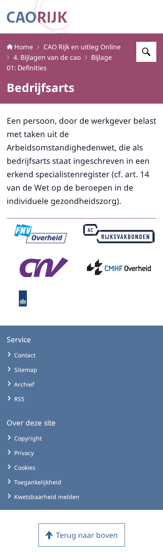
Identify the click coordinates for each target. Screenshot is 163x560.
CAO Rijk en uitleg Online (82, 46)
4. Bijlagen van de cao (47, 57)
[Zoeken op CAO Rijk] (146, 52)
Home (23, 46)
